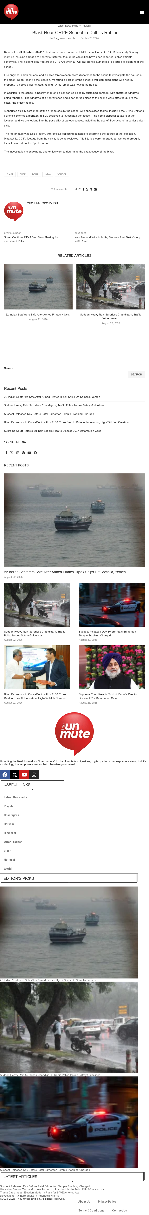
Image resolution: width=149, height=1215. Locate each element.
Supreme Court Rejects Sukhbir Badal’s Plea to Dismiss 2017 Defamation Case (52, 430)
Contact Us (119, 1210)
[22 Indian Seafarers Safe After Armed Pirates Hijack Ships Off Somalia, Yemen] (38, 286)
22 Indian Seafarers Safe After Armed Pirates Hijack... (38, 314)
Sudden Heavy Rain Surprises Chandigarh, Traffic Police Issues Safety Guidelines (54, 405)
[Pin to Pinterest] (91, 189)
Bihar (7, 850)
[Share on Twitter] (87, 189)
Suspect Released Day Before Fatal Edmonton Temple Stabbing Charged (49, 413)
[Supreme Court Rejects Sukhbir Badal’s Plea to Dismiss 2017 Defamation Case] (112, 667)
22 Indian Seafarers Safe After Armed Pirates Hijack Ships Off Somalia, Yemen (52, 396)
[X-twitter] (14, 774)
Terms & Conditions (91, 1210)
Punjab (8, 806)
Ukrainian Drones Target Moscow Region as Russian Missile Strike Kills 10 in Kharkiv (52, 1189)
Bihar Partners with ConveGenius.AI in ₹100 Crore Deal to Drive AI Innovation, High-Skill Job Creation (66, 422)
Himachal (10, 833)
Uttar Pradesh (13, 841)
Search (8, 368)
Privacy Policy (107, 1201)
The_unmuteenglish (64, 38)
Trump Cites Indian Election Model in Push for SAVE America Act (39, 1192)
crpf (23, 174)
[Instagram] (34, 774)
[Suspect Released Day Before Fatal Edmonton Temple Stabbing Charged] (112, 605)
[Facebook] (5, 774)
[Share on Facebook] (83, 189)
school (61, 174)
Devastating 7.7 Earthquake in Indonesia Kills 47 (29, 1195)
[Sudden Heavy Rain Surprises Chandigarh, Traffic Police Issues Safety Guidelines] (110, 286)
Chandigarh (11, 815)
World (8, 868)
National (9, 859)
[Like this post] (79, 189)
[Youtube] (24, 774)
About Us (84, 1201)
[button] (142, 12)
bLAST (10, 174)
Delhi (35, 174)
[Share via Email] (95, 189)
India (48, 174)
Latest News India (15, 797)
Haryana (9, 824)
